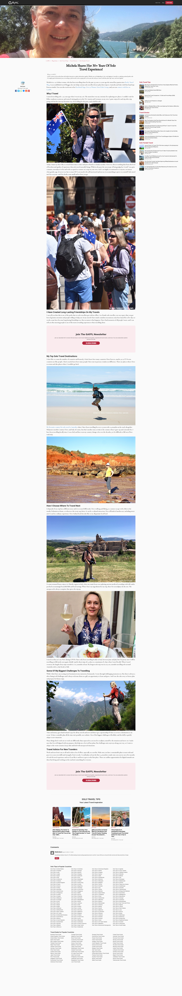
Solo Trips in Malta (76, 892)
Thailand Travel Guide (55, 943)
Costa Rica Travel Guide (77, 939)
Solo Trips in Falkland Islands (120, 872)
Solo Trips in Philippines (56, 892)
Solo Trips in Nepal (55, 904)
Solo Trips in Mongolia (97, 881)
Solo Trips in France (55, 884)
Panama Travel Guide (97, 955)
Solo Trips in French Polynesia (78, 923)
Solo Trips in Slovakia (118, 887)
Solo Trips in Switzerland (56, 921)
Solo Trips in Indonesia (56, 879)
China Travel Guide (55, 950)
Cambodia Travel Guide (77, 958)
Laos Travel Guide (75, 962)
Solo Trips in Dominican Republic (100, 869)
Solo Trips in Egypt (55, 906)
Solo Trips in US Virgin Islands (99, 921)
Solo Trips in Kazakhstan (98, 877)
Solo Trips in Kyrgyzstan (119, 918)
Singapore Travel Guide (56, 958)
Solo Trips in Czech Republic (57, 920)
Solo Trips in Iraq (96, 887)
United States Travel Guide (57, 938)
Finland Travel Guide (118, 943)
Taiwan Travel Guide (97, 938)
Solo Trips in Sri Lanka (55, 913)
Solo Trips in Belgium (97, 882)
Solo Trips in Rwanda (97, 916)
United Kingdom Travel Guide (57, 936)
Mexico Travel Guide (55, 953)
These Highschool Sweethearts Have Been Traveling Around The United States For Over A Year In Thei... (119, 833)
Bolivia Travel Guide (118, 958)
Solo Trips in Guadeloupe (119, 886)
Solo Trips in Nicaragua (118, 879)
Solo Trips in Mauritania (77, 920)
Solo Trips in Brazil (55, 903)
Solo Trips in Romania (76, 898)
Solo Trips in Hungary (76, 874)
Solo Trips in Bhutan (97, 906)
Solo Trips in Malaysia (55, 898)
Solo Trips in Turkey (55, 887)
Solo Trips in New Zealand (56, 911)
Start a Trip (157, 2)
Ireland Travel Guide (118, 948)
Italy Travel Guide (96, 950)
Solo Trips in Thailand (55, 870)
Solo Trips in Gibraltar (118, 874)
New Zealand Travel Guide (56, 941)
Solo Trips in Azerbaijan (77, 879)
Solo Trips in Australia (55, 889)
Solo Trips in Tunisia (97, 884)
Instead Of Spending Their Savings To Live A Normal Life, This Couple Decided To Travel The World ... (81, 832)
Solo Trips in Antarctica (118, 916)
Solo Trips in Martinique (119, 915)
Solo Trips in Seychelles (119, 892)
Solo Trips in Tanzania (76, 887)
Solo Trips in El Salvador (98, 911)
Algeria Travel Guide (118, 955)
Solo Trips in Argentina (76, 886)
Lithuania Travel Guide (118, 950)
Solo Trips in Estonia (118, 882)
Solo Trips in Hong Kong (77, 882)
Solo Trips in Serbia (97, 870)
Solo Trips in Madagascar (119, 894)
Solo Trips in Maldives (76, 911)
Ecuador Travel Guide (97, 956)
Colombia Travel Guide (76, 941)
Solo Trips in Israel (96, 920)
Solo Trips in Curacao (97, 918)
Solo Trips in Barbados (97, 923)
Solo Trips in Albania (55, 925)
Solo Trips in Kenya (76, 901)
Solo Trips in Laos (117, 910)
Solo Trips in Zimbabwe (98, 894)
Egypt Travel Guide (96, 951)
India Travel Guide (75, 955)
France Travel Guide (97, 939)
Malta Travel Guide (96, 960)
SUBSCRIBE (169, 2)
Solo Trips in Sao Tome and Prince (121, 903)
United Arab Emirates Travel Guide (100, 953)
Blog (163, 2)
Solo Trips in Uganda (118, 869)
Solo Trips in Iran (117, 877)
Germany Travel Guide (55, 948)
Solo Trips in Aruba (117, 913)
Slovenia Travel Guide (118, 938)
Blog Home (55, 61)
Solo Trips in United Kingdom (57, 882)
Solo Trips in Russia (76, 894)
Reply (56, 858)
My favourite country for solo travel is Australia (62, 427)
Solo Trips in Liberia (118, 906)
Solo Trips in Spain (55, 875)
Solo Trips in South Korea (56, 891)
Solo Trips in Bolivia (118, 911)
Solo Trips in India (54, 872)
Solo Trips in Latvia (76, 918)
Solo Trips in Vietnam (55, 881)
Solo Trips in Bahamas (97, 910)
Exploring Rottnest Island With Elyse (153, 90)
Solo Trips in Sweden (97, 886)
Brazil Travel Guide (76, 938)
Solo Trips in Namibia (97, 891)
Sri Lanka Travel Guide (76, 953)
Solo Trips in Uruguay (97, 872)
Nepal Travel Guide (55, 944)
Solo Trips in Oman (96, 896)
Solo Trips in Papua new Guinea (120, 884)
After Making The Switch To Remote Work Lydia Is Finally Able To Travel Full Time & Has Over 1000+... (62, 832)
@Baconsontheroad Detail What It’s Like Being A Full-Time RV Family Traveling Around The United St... (99, 832)
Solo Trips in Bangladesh (77, 899)
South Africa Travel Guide (98, 936)
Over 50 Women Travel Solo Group (97, 87)
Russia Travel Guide (118, 953)
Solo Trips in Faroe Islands (119, 870)
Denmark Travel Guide (118, 936)
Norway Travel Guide (118, 939)
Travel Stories (73, 61)
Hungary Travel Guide (97, 941)
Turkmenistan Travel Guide (119, 960)
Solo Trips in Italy (54, 877)
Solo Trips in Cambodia (77, 921)
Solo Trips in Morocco (55, 927)
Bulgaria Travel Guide (97, 948)
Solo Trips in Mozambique (119, 901)
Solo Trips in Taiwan (97, 889)
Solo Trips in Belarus (97, 901)
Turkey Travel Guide (76, 946)
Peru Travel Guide (54, 956)
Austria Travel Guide (118, 941)
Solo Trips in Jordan (76, 908)
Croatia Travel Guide (97, 946)
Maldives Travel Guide (76, 944)
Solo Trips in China (55, 901)
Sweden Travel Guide (118, 951)
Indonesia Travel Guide (56, 962)
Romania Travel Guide (97, 934)
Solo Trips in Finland (76, 915)
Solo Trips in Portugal (55, 899)
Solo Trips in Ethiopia (97, 913)
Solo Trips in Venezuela (119, 923)
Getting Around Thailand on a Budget (153, 100)
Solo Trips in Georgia (76, 870)
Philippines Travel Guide (77, 956)
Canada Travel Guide (76, 950)
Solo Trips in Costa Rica (77, 889)
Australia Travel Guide (55, 934)
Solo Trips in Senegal (118, 898)
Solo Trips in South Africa (56, 916)
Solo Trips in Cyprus (97, 874)
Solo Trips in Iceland (55, 894)
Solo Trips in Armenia (97, 879)
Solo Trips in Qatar (96, 875)
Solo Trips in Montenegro (98, 903)
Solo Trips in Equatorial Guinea (120, 920)
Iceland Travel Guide (55, 951)
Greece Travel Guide (76, 943)
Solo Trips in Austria (76, 872)
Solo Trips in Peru (75, 877)
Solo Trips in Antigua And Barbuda (121, 891)
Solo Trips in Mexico (55, 918)
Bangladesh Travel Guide (77, 960)
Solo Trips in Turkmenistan (119, 889)
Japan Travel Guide (55, 955)
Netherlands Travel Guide (77, 948)
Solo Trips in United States (57, 869)
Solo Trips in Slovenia (76, 910)
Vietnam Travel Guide (55, 946)
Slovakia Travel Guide (118, 944)
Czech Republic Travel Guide (99, 943)
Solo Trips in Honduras (118, 899)
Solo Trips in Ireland (76, 906)
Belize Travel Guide (97, 958)
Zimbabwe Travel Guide (119, 956)
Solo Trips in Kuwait (97, 908)
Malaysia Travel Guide (76, 936)
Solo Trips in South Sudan (119, 925)
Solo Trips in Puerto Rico (77, 916)
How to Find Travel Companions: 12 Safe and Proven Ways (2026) (160, 95)
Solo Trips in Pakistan (76, 896)
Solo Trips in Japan (55, 874)
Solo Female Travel (84, 61)
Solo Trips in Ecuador (118, 921)
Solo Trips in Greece (55, 886)
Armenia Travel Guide (118, 946)
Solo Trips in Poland (76, 881)
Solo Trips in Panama (97, 904)
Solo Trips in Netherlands (56, 910)
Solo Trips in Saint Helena (119, 908)
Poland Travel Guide (118, 934)
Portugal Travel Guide (76, 934)
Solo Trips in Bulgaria (76, 913)
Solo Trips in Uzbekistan (98, 898)
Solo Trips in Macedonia (119, 896)
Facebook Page (80, 87)
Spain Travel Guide (55, 939)
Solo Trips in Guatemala (77, 927)
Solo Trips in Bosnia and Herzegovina (101, 925)
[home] (13, 3)
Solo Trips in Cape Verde (77, 925)
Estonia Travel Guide (97, 944)
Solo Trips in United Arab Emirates (58, 915)
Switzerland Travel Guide (56, 960)
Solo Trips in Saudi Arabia (98, 892)
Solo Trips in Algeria (118, 904)
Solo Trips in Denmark (76, 875)
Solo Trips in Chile (75, 904)
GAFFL (48, 61)
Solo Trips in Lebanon (97, 915)
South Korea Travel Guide (77, 951)
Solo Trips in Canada (55, 896)
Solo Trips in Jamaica (76, 903)
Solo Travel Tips (64, 61)
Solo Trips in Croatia (76, 884)
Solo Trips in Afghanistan (119, 881)
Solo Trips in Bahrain (118, 875)
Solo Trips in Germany (55, 908)
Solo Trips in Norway (55, 923)
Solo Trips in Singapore (77, 891)
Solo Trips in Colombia (76, 869)
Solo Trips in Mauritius (97, 899)
